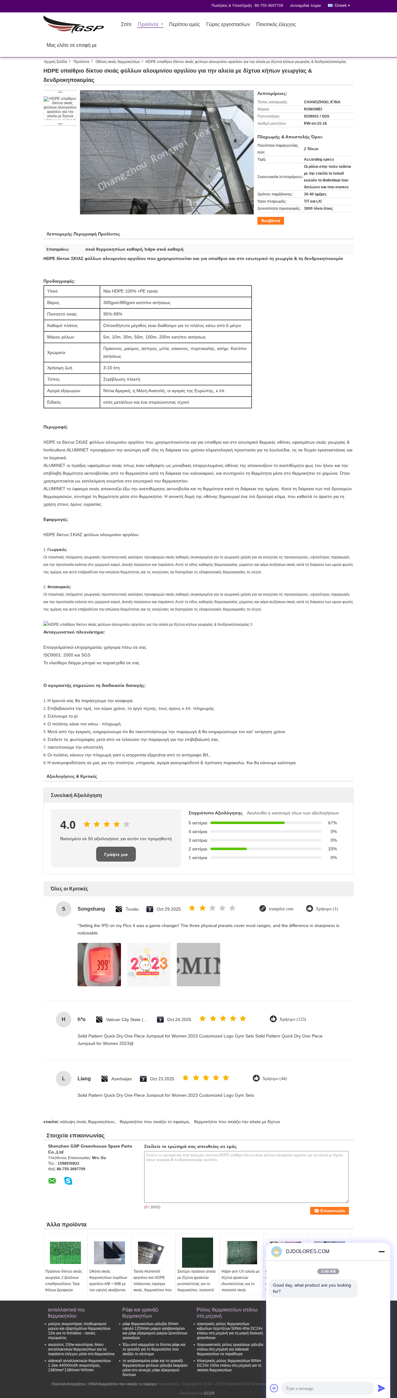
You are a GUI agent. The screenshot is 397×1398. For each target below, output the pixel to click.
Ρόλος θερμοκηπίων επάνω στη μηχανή (227, 1313)
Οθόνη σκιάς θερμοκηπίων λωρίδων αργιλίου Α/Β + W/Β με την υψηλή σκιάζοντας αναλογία (108, 1283)
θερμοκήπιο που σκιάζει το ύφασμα (154, 1121)
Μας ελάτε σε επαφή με (72, 45)
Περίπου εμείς (184, 24)
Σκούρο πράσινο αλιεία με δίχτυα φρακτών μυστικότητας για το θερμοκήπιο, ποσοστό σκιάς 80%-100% (196, 1283)
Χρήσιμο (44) (274, 1078)
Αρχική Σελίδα (55, 62)
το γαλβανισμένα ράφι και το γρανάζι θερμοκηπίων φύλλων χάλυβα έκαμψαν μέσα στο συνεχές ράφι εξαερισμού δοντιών (155, 1368)
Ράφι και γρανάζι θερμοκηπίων (140, 1313)
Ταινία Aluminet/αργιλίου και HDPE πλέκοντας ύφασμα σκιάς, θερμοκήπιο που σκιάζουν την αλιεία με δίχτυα (152, 1287)
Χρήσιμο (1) (327, 909)
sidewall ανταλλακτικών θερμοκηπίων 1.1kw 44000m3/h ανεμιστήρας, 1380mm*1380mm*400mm (79, 1365)
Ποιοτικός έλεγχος (276, 24)
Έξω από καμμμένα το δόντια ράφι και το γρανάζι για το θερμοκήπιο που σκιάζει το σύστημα (154, 1349)
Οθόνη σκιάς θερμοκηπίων (118, 62)
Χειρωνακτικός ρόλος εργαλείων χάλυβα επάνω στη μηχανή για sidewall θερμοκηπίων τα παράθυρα (230, 1349)
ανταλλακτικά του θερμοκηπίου (66, 1313)
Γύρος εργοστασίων (228, 24)
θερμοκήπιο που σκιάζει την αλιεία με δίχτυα (237, 1121)
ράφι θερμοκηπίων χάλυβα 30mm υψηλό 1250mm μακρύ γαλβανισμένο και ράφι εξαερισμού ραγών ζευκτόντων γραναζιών (155, 1331)
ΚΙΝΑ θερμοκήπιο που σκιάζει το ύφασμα (123, 1384)
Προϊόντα (148, 24)
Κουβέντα (270, 220)
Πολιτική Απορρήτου (68, 1384)
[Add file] (274, 1388)
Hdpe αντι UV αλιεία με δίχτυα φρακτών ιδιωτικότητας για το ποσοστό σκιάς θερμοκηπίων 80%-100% (240, 1287)
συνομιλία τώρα (305, 5)
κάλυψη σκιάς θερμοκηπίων (87, 1121)
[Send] (381, 1388)
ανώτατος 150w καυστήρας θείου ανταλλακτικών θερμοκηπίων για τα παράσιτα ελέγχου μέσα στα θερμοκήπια (81, 1349)
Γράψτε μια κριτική (116, 857)
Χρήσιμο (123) (292, 1019)
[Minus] (381, 1251)
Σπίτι (126, 24)
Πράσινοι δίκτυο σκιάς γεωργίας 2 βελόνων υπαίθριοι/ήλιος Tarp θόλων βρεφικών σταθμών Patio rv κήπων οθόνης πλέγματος (63, 1290)
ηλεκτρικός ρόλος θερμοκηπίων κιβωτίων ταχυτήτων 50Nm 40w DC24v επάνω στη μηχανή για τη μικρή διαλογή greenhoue (230, 1331)
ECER (209, 1393)
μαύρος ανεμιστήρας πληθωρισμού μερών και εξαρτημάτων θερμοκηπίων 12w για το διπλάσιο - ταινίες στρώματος (79, 1331)
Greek (341, 5)
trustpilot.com (281, 909)
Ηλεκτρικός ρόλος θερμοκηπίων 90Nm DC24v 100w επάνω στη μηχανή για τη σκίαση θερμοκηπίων (229, 1365)
